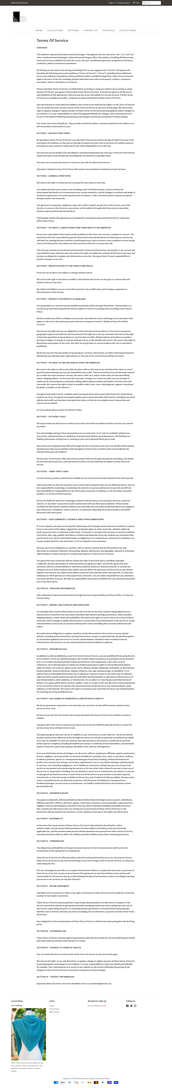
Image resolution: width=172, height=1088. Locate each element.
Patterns (73, 30)
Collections (55, 30)
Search (51, 1006)
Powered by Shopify (102, 1078)
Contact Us (91, 30)
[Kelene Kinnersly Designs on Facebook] (127, 1006)
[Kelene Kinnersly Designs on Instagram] (135, 1006)
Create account (123, 3)
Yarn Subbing (16, 1006)
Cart (137, 3)
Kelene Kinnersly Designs (85, 1078)
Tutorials (108, 30)
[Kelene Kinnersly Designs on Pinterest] (131, 1006)
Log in (111, 3)
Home (39, 30)
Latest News (17, 1001)
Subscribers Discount (19, 3)
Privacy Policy (54, 1009)
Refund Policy (54, 1012)
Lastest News (128, 30)
